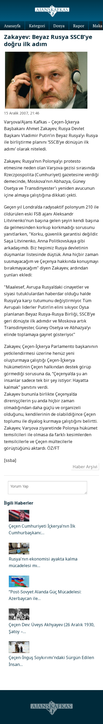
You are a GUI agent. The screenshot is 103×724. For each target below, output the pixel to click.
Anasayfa (12, 25)
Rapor (78, 25)
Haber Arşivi (85, 467)
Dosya (59, 25)
